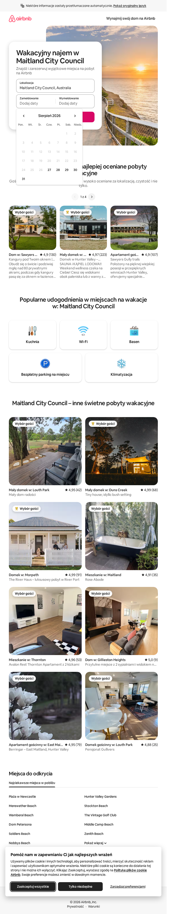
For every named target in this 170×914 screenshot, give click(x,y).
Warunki (94, 906)
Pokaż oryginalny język (129, 6)
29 (66, 170)
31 (23, 179)
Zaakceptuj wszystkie (33, 887)
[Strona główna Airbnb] (20, 18)
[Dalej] (91, 196)
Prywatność (75, 906)
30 (75, 170)
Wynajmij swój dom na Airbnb (130, 18)
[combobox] (55, 87)
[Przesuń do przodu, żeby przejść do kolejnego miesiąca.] (74, 116)
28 (58, 170)
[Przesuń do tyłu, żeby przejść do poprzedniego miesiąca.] (24, 116)
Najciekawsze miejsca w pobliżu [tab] (32, 783)
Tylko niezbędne (80, 887)
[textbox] (36, 103)
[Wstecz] (75, 196)
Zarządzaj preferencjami (127, 887)
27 (49, 170)
